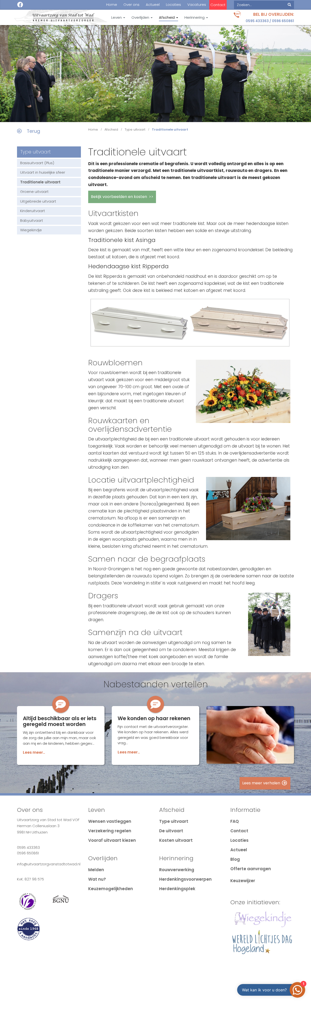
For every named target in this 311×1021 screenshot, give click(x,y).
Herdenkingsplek (177, 889)
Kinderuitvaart (32, 210)
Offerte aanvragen (250, 869)
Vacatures (196, 4)
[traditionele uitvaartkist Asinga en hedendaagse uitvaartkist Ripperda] (189, 326)
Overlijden (140, 17)
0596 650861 (283, 20)
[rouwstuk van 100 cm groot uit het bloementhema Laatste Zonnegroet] (243, 391)
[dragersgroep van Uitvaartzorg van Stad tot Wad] (269, 624)
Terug (31, 131)
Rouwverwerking (176, 870)
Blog (235, 859)
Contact (217, 4)
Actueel (153, 4)
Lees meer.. (34, 752)
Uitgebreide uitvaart (38, 201)
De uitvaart (171, 831)
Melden (96, 870)
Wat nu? (97, 879)
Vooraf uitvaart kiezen (112, 840)
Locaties (173, 4)
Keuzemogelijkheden (110, 889)
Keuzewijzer (242, 881)
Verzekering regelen (109, 831)
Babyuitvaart (31, 220)
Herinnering (195, 17)
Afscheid (167, 17)
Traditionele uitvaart (40, 182)
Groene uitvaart (34, 191)
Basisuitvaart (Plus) (37, 162)
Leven (117, 17)
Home (111, 4)
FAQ (234, 821)
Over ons (131, 4)
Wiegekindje (31, 230)
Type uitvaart (135, 129)
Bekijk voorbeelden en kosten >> (122, 196)
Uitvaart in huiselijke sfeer (42, 172)
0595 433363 (257, 20)
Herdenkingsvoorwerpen (185, 879)
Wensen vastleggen (109, 821)
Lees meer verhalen (261, 783)
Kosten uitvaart (176, 840)
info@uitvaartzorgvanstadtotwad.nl (48, 864)
